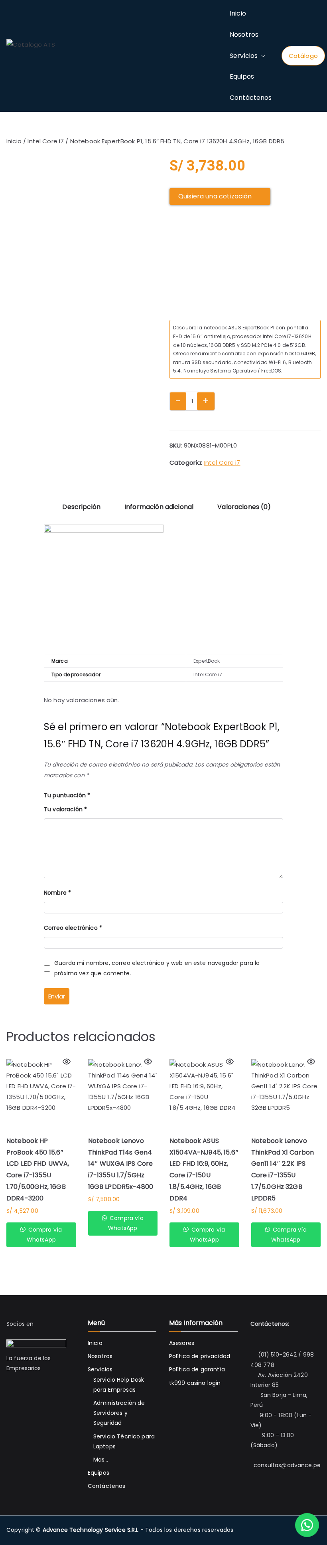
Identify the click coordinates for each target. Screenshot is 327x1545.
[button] (262, 56)
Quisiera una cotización (215, 196)
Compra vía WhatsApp (44, 1235)
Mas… (100, 1460)
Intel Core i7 (46, 141)
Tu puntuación (67, 795)
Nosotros (244, 34)
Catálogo (303, 56)
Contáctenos (251, 97)
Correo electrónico (73, 928)
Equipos (242, 76)
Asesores (181, 1343)
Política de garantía (197, 1369)
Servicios (244, 55)
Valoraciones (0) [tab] (244, 506)
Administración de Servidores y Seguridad (119, 1413)
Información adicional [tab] (158, 506)
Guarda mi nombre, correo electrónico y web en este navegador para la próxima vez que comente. (157, 968)
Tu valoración (65, 809)
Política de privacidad (199, 1356)
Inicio (238, 13)
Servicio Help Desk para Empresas (118, 1385)
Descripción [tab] (81, 506)
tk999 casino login (195, 1383)
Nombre (57, 893)
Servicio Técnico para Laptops (124, 1441)
